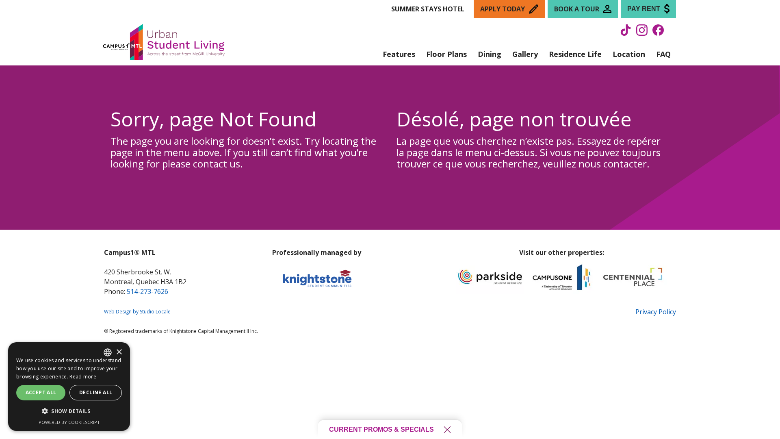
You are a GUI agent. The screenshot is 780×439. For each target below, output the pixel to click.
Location (629, 54)
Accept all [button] (41, 392)
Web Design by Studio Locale (137, 311)
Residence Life (575, 54)
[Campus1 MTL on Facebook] (658, 33)
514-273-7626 (147, 291)
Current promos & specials (381, 429)
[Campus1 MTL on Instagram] (642, 33)
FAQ (663, 54)
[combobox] (108, 352)
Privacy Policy (655, 311)
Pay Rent (643, 8)
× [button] (119, 352)
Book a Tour (576, 8)
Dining (489, 54)
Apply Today (502, 8)
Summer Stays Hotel (427, 8)
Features (399, 54)
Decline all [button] (95, 392)
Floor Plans (446, 54)
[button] (69, 411)
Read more (82, 376)
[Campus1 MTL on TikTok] (625, 33)
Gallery (525, 54)
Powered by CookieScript (69, 422)
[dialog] (69, 386)
